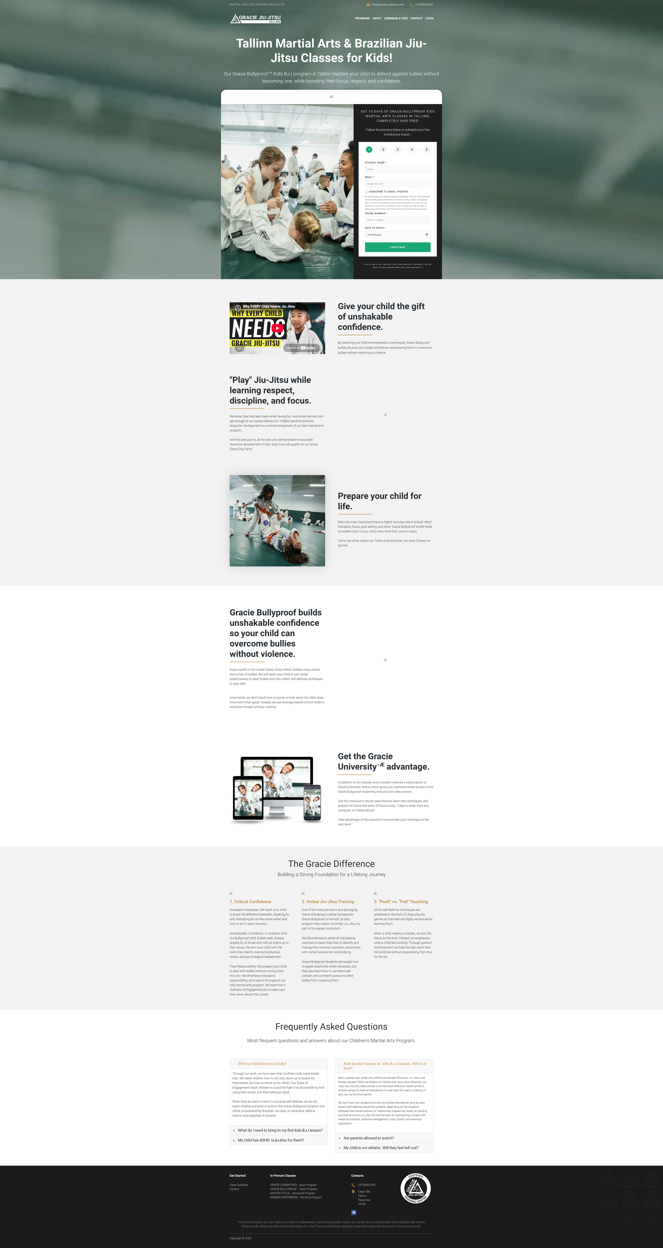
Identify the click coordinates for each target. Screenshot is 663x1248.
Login (429, 18)
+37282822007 (424, 4)
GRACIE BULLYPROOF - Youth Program (293, 1189)
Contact (416, 18)
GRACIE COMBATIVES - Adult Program (293, 1185)
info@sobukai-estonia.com (387, 4)
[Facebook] (353, 1212)
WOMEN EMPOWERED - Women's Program (296, 1197)
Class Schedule (239, 1185)
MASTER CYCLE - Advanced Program (292, 1193)
